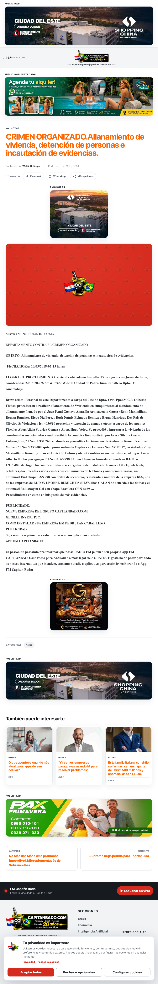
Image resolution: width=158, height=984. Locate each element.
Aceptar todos (31, 972)
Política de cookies (48, 961)
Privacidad (29, 961)
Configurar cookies (127, 972)
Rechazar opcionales (79, 972)
